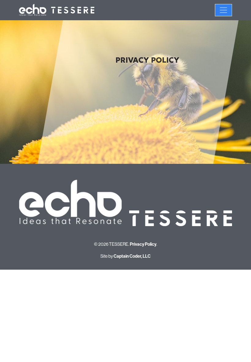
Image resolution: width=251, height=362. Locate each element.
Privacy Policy (143, 244)
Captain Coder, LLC (132, 256)
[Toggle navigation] (223, 10)
